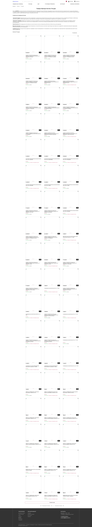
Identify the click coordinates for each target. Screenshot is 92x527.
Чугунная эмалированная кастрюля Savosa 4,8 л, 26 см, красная (33, 159)
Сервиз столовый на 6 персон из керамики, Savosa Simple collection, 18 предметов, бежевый (70, 289)
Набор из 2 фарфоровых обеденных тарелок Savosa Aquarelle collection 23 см (51, 444)
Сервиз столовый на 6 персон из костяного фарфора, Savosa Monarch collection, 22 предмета (50, 237)
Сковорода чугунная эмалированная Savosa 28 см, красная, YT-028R (32, 366)
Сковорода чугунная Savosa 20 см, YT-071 (70, 314)
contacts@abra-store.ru (65, 517)
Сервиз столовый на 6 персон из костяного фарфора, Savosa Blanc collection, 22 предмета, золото (69, 56)
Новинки (20, 516)
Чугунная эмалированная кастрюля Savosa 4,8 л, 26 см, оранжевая (52, 159)
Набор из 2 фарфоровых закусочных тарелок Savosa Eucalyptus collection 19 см (51, 418)
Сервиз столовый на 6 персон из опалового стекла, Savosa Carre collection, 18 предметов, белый (51, 341)
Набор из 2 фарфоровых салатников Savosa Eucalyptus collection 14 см (69, 470)
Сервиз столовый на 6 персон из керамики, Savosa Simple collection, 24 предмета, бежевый (32, 56)
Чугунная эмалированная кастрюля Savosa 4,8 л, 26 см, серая (52, 185)
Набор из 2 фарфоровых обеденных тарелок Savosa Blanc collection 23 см (51, 496)
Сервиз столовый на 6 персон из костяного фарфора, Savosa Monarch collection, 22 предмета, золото (32, 237)
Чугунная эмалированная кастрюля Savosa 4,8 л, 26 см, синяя (70, 185)
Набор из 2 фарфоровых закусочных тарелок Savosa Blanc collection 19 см (51, 392)
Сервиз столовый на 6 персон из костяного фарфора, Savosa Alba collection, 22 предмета (33, 134)
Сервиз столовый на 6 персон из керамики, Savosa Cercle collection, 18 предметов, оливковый (69, 263)
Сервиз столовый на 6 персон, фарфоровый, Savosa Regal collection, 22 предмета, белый (70, 82)
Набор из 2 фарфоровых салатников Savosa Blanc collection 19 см (32, 392)
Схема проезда (21, 514)
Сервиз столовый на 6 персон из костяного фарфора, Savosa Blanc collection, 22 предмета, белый (32, 82)
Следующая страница (58, 505)
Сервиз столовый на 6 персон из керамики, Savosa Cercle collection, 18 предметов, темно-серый (32, 289)
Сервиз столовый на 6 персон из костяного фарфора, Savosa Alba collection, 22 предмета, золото (52, 108)
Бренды (14, 6)
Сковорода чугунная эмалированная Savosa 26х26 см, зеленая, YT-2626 (50, 366)
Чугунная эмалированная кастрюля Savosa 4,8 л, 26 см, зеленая (70, 211)
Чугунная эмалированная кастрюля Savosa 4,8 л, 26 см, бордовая (70, 159)
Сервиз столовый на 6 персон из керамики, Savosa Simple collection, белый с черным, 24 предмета (33, 108)
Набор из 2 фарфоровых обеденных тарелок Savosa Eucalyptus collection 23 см (33, 444)
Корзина (29, 516)
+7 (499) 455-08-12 (64, 516)
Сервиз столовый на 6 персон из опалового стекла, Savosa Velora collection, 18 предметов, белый (33, 341)
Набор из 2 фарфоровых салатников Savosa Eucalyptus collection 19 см (69, 444)
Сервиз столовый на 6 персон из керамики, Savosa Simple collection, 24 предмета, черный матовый (51, 315)
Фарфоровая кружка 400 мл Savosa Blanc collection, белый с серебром (70, 496)
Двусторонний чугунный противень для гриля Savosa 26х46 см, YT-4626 (70, 237)
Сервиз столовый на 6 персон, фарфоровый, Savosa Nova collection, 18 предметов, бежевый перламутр (51, 134)
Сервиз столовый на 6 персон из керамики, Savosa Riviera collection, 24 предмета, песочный (32, 211)
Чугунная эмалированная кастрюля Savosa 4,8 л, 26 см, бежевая (33, 185)
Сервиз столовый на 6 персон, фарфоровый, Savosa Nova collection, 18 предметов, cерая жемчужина (70, 134)
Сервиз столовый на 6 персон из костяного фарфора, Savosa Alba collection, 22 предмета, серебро (70, 108)
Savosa (18, 6)
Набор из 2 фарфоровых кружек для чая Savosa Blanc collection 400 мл (70, 392)
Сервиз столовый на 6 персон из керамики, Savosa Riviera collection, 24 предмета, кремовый (51, 211)
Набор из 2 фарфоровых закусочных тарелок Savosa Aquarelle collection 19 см (70, 418)
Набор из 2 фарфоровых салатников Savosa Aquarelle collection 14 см (50, 470)
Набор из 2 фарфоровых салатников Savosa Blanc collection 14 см (32, 418)
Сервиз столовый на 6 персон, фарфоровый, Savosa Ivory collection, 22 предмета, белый (51, 82)
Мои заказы (30, 515)
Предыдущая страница (46, 505)
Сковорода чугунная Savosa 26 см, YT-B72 (51, 288)
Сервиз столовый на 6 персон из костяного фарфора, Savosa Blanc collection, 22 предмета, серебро (50, 56)
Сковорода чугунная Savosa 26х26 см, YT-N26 (33, 314)
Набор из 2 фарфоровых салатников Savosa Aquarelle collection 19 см (32, 496)
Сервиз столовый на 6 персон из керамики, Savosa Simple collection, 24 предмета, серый (32, 263)
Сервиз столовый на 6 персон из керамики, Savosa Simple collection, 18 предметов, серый (51, 263)
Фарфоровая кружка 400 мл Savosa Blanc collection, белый (33, 470)
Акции (19, 515)
